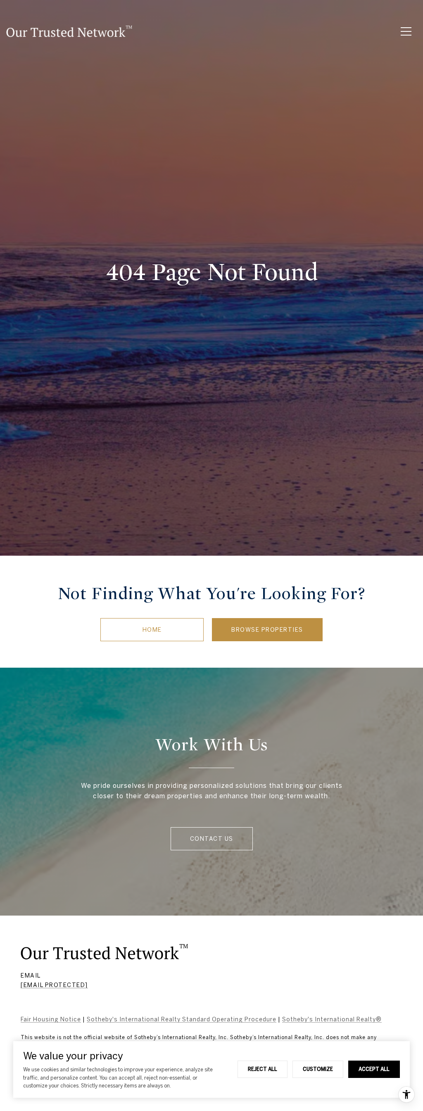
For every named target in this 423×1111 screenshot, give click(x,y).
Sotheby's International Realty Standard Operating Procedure (181, 1019)
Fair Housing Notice (51, 1019)
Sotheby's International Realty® (332, 1019)
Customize (318, 1069)
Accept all (374, 1069)
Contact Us (211, 838)
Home (152, 629)
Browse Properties (267, 629)
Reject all (262, 1069)
